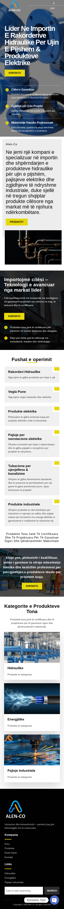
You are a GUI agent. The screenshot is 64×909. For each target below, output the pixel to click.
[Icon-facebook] (53, 3)
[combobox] (24, 891)
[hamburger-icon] (52, 8)
